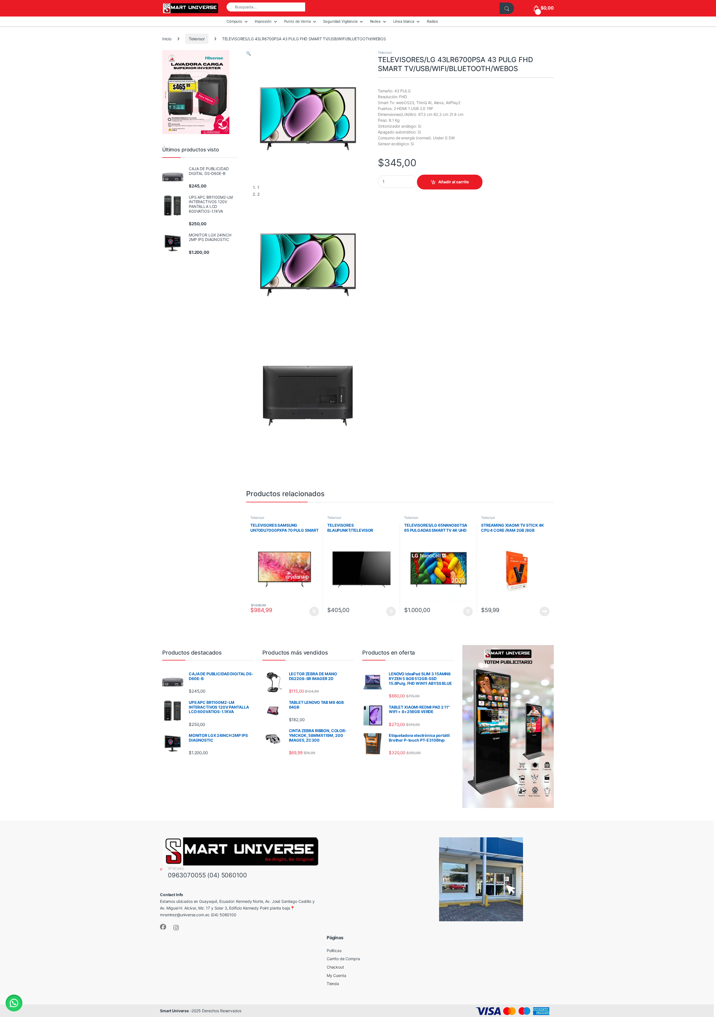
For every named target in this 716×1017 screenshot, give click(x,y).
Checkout (335, 967)
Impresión (263, 21)
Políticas (334, 950)
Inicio (166, 38)
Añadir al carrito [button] (313, 611)
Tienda (333, 983)
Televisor (197, 38)
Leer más (545, 611)
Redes (375, 21)
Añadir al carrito (453, 181)
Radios (432, 21)
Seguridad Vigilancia (340, 21)
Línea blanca (403, 21)
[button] (248, 53)
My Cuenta (336, 975)
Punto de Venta (297, 21)
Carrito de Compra (343, 958)
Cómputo (234, 21)
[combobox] (266, 7)
